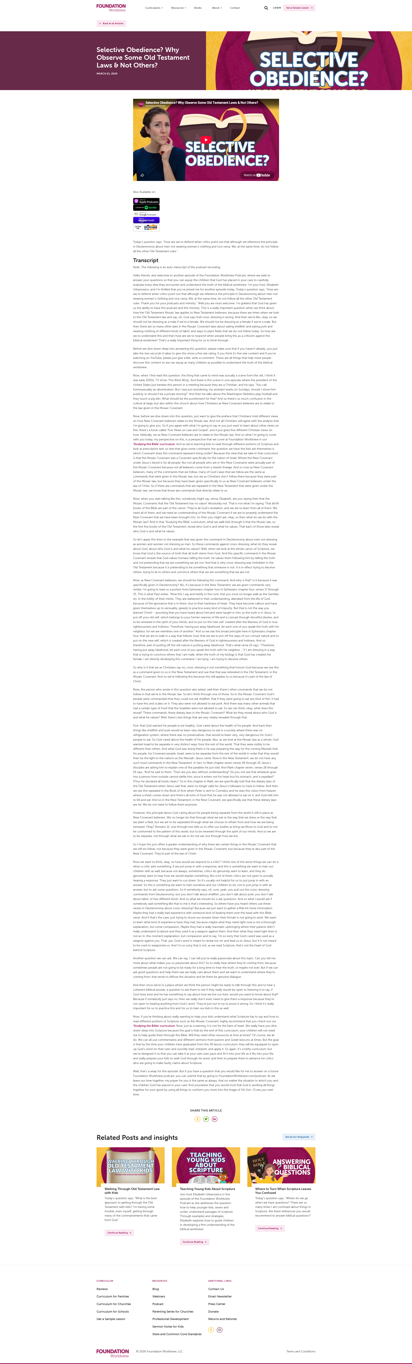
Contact (235, 7)
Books (197, 7)
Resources (177, 7)
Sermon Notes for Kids (168, 1326)
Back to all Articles (113, 23)
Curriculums (152, 7)
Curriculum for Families (113, 1296)
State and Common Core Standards (176, 1334)
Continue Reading (118, 1232)
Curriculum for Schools (113, 1311)
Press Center (216, 1304)
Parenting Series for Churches (172, 1311)
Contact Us (216, 1289)
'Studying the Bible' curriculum (154, 444)
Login (277, 7)
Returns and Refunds (222, 1319)
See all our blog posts (297, 1137)
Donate (213, 1311)
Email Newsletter (220, 1296)
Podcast (158, 1304)
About (216, 7)
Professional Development (170, 1319)
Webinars (158, 1296)
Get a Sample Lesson (297, 7)
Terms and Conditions (300, 1351)
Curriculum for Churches (114, 1304)
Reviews (102, 1289)
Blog (155, 1289)
